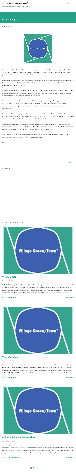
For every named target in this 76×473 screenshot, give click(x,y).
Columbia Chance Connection (18, 437)
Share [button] (69, 163)
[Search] (68, 3)
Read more (70, 297)
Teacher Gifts (9, 277)
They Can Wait (10, 357)
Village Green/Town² (15, 3)
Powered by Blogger (39, 468)
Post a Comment (14, 457)
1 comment (12, 297)
